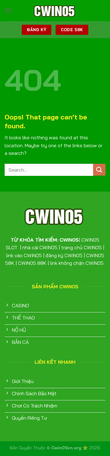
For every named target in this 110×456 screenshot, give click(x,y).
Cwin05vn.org (66, 448)
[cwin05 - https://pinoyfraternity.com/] (55, 10)
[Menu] (8, 10)
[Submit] (99, 170)
